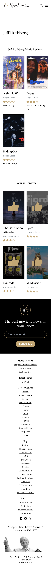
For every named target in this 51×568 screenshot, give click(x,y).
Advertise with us (25, 510)
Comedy (25, 399)
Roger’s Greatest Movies (25, 365)
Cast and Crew (25, 372)
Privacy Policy (25, 562)
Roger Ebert (25, 489)
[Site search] (41, 5)
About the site (25, 502)
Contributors (25, 513)
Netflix (25, 421)
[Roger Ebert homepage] (16, 5)
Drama (25, 406)
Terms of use (25, 560)
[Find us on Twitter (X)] (30, 518)
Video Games (25, 474)
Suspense (25, 432)
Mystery (25, 417)
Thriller (26, 435)
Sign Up (25, 382)
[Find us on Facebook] (21, 518)
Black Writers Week (25, 478)
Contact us (25, 506)
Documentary (25, 402)
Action (26, 392)
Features (25, 482)
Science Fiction (25, 428)
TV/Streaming (25, 485)
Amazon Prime (25, 395)
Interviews (25, 463)
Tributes (25, 467)
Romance (25, 424)
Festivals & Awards (25, 492)
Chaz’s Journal (25, 449)
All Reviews (25, 368)
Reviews (25, 445)
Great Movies (25, 452)
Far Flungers (25, 460)
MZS (25, 456)
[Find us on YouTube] (25, 518)
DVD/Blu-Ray (25, 471)
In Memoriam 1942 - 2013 (25, 530)
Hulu (25, 413)
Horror (26, 410)
